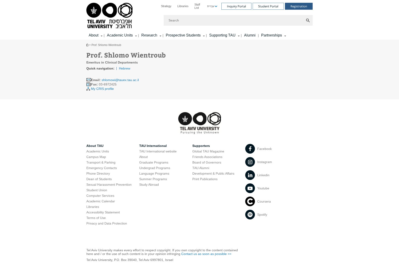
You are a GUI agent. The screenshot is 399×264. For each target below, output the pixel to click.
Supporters (201, 146)
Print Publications (205, 179)
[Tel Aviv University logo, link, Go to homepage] (110, 16)
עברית (210, 6)
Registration (298, 6)
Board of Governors (206, 162)
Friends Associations (207, 157)
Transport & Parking (100, 162)
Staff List (197, 6)
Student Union (96, 190)
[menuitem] (166, 6)
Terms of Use (96, 218)
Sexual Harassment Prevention (109, 184)
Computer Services (100, 195)
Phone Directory (98, 173)
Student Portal (268, 6)
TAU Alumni (200, 168)
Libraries (182, 6)
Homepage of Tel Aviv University (87, 45)
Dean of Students (99, 179)
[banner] (199, 20)
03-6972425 (104, 84)
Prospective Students (183, 35)
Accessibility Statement (103, 212)
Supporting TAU (222, 35)
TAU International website (158, 151)
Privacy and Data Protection (106, 223)
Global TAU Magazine (208, 151)
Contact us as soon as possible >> (206, 254)
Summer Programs (153, 179)
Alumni (250, 35)
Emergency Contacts (101, 168)
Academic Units (120, 35)
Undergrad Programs (154, 168)
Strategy (166, 6)
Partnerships (271, 35)
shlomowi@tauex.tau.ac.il (120, 80)
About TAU (94, 146)
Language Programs (154, 173)
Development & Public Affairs (213, 173)
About (143, 157)
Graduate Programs (153, 162)
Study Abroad (149, 184)
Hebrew (124, 68)
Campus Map (96, 157)
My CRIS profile (102, 89)
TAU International (153, 146)
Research (149, 35)
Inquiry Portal (236, 6)
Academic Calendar (100, 201)
